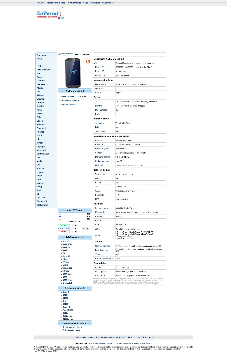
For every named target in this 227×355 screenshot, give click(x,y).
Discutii (118, 337)
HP (38, 139)
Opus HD (66, 307)
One (64, 301)
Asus (39, 110)
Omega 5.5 (67, 283)
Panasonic (42, 128)
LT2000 (65, 262)
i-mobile (40, 168)
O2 (38, 194)
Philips (40, 113)
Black (64, 250)
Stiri (91, 337)
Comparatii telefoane (78, 3)
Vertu (39, 135)
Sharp (39, 187)
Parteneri (140, 337)
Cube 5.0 (66, 256)
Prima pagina (80, 337)
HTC (39, 66)
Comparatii (42, 201)
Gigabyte (41, 146)
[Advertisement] (130, 29)
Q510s (65, 313)
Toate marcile (43, 205)
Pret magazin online (71, 330)
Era (63, 253)
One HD (65, 241)
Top (97, 337)
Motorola (41, 81)
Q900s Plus (67, 280)
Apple (39, 77)
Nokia (39, 59)
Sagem (40, 121)
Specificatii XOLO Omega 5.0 (73, 96)
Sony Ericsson (44, 70)
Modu (39, 161)
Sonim (40, 183)
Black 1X (66, 247)
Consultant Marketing (122, 343)
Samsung (41, 55)
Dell (38, 165)
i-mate (40, 172)
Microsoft (41, 150)
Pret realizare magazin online (100, 343)
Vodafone (41, 99)
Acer (39, 92)
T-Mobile (41, 143)
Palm (39, 117)
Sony (39, 73)
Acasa (40, 3)
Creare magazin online (72, 327)
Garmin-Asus (43, 154)
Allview (40, 95)
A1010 (65, 265)
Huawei (40, 132)
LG (38, 62)
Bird (39, 179)
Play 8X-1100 (67, 310)
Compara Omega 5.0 (70, 100)
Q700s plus (67, 316)
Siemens (41, 124)
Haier (39, 176)
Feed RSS (128, 337)
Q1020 (65, 298)
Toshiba (40, 106)
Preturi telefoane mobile (102, 3)
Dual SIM (41, 198)
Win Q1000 (67, 268)
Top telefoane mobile (55, 3)
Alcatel (40, 88)
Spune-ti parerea (68, 104)
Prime (64, 259)
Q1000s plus (67, 319)
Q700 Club (67, 274)
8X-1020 (65, 271)
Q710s (65, 295)
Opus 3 (65, 292)
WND (39, 190)
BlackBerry (42, 84)
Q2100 (65, 304)
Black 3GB (67, 244)
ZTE (38, 157)
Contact (150, 337)
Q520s (65, 277)
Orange (40, 102)
